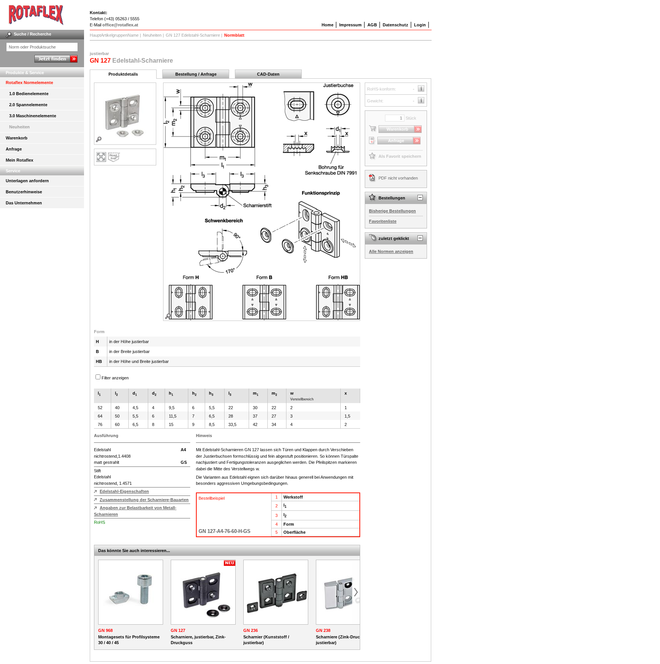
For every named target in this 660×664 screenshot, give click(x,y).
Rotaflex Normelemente (29, 82)
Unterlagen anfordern (27, 180)
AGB (372, 25)
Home (327, 25)
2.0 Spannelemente (28, 104)
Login (420, 25)
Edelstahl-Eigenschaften (124, 491)
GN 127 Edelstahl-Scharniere (193, 35)
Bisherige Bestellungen (392, 211)
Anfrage (14, 149)
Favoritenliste (382, 221)
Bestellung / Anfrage (196, 74)
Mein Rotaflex (19, 160)
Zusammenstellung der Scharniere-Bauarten (144, 499)
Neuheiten (19, 127)
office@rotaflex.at (120, 25)
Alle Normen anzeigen (391, 251)
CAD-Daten (268, 74)
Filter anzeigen (115, 378)
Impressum (350, 25)
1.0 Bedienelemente (29, 93)
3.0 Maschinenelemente (32, 115)
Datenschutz (395, 25)
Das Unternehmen (24, 203)
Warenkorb (17, 138)
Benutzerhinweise (24, 191)
